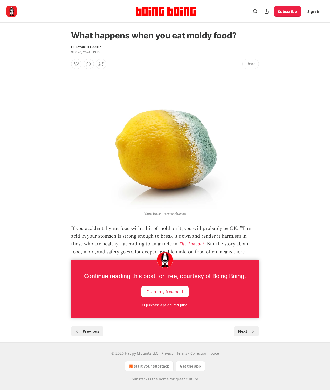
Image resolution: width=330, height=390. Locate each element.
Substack (139, 379)
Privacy (167, 353)
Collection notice (204, 353)
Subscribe (287, 11)
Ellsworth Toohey (86, 47)
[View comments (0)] (89, 64)
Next (243, 331)
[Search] (255, 11)
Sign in (314, 11)
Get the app (190, 366)
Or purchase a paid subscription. (165, 305)
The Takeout (191, 244)
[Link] (64, 73)
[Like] (76, 64)
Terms (182, 353)
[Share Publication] (266, 11)
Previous (90, 331)
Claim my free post (165, 292)
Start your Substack (151, 366)
